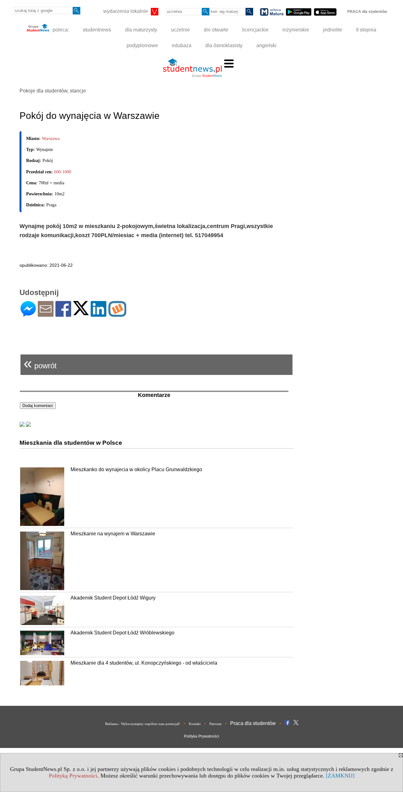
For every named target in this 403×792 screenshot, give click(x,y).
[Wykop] (117, 314)
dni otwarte (216, 29)
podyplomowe (142, 45)
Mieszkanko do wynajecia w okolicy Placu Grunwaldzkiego (136, 469)
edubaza (181, 45)
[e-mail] (46, 314)
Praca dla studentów (253, 723)
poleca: (60, 29)
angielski (266, 45)
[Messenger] (28, 314)
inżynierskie (295, 29)
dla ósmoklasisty (223, 45)
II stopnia (366, 29)
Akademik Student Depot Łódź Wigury (113, 597)
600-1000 (62, 172)
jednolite (332, 29)
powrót (40, 363)
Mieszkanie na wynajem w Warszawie (113, 533)
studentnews (97, 29)
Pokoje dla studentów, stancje (53, 90)
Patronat (215, 724)
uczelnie (180, 29)
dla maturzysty (141, 29)
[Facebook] (63, 314)
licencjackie (255, 29)
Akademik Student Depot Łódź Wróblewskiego (122, 632)
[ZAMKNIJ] (340, 775)
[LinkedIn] (98, 314)
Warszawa (51, 138)
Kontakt (195, 724)
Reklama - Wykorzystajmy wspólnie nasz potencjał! (142, 724)
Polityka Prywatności (201, 736)
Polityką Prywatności (73, 775)
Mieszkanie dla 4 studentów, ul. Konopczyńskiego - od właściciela (144, 663)
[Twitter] (81, 312)
